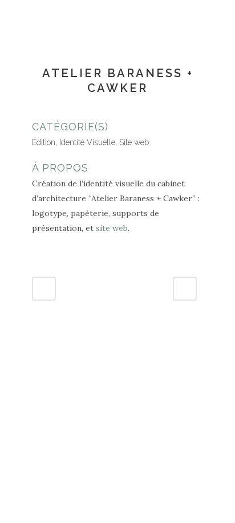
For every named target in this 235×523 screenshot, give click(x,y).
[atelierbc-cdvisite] (35, 111)
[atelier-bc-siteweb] (38, 111)
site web (112, 228)
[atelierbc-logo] (33, 111)
